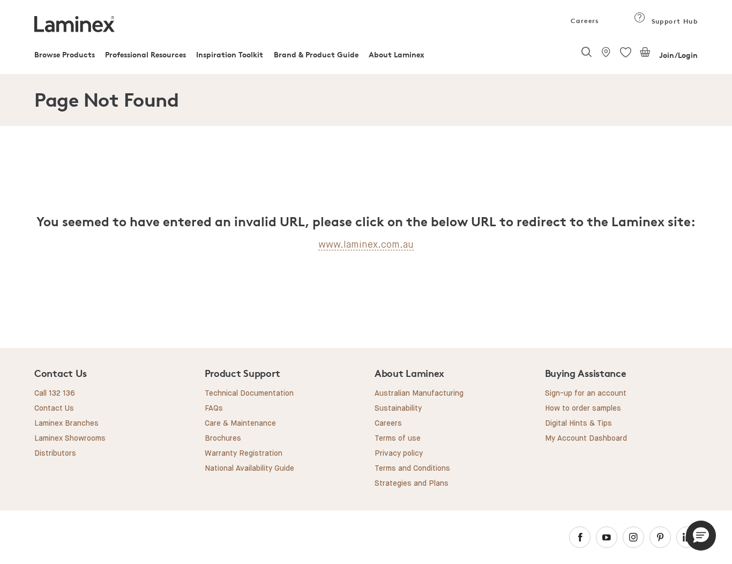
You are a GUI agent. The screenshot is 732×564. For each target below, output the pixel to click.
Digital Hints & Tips (578, 423)
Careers (584, 21)
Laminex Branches (66, 423)
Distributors (55, 453)
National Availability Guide (249, 468)
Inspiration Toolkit (229, 54)
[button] (701, 536)
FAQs (214, 408)
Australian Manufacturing (419, 393)
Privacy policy (399, 453)
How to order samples (583, 408)
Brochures (223, 438)
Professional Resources (145, 54)
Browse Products (64, 54)
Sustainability (398, 408)
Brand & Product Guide (316, 54)
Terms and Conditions (412, 468)
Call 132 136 (54, 393)
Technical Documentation (249, 393)
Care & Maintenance (240, 423)
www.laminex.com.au (366, 244)
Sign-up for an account (585, 393)
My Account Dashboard (586, 438)
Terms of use (398, 438)
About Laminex (396, 54)
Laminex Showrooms (70, 438)
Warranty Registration (243, 453)
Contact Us (54, 408)
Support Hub (673, 21)
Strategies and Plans (412, 483)
